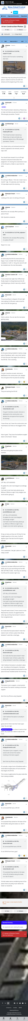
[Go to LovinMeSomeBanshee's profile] (2, 176)
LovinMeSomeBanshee (11, 175)
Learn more (3, 2)
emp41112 (6, 53)
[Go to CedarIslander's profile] (2, 369)
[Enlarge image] (14, 67)
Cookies (15, 1007)
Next (22, 41)
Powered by (14, 1014)
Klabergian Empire (10, 193)
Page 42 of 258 (13, 41)
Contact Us (8, 1007)
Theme (11, 1010)
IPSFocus (16, 1010)
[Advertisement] (14, 953)
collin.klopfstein (9, 226)
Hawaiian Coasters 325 (11, 274)
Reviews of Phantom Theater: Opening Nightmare (11, 21)
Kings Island (18, 34)
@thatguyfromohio (7, 729)
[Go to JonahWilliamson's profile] (2, 479)
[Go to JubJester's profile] (2, 46)
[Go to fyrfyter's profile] (2, 504)
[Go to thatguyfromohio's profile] (2, 681)
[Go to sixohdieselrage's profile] (2, 124)
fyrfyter (7, 504)
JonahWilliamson (9, 478)
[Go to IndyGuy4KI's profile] (2, 34)
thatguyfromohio (10, 681)
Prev (6, 41)
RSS (21, 1007)
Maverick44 (8, 295)
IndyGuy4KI (7, 34)
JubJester (7, 45)
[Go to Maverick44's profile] (2, 295)
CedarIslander (9, 369)
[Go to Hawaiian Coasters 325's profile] (2, 275)
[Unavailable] (14, 323)
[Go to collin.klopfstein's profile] (2, 227)
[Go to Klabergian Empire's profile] (2, 194)
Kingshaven (8, 446)
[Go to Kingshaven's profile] (2, 447)
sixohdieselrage (9, 123)
